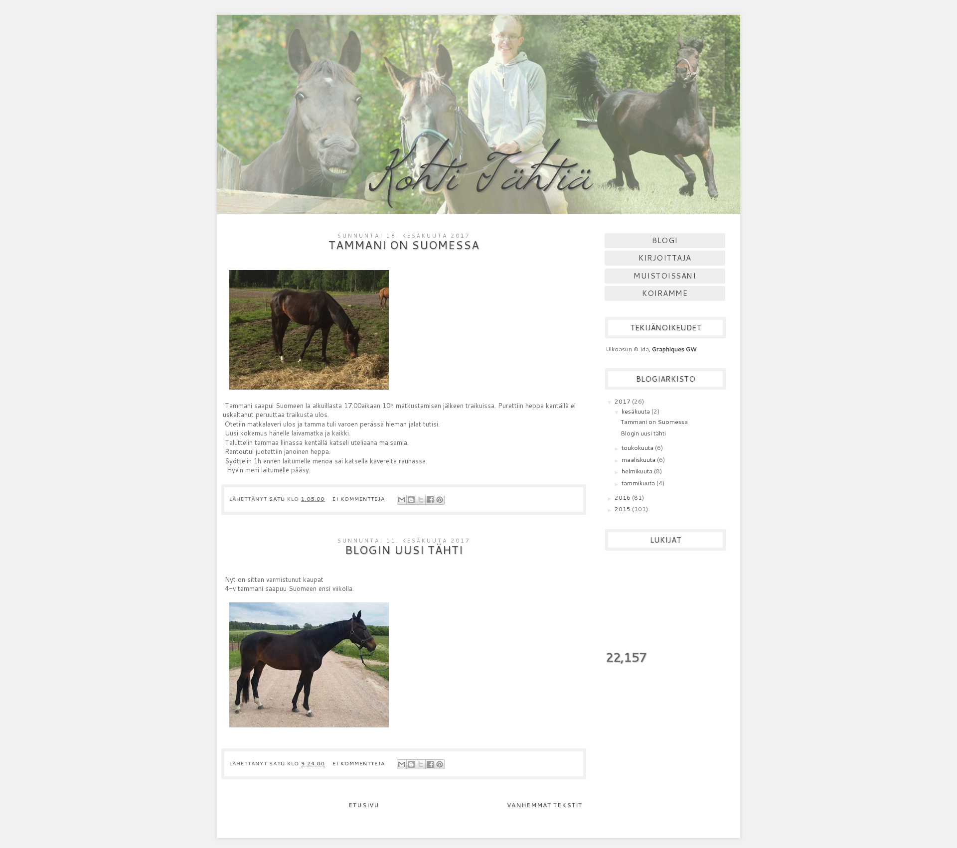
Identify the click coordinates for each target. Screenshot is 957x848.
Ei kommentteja (359, 498)
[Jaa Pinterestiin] (440, 500)
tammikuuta (639, 483)
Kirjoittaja (664, 258)
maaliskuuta (639, 459)
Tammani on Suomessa (403, 245)
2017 (623, 401)
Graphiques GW (674, 349)
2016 (623, 497)
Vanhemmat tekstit (544, 805)
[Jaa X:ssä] (421, 500)
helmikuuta (638, 471)
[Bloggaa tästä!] (411, 500)
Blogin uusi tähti (404, 550)
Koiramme (664, 293)
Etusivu (363, 805)
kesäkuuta (636, 411)
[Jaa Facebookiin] (430, 500)
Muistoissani (665, 276)
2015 (623, 509)
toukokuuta (638, 447)
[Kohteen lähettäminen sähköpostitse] (402, 500)
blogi (665, 240)
